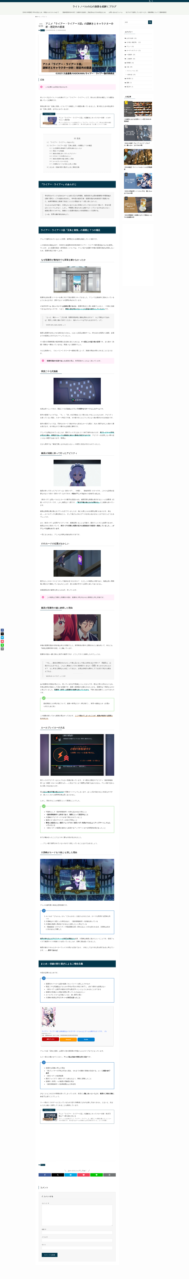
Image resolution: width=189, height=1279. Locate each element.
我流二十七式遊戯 (58, 151)
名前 (44, 1229)
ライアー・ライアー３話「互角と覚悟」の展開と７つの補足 (70, 145)
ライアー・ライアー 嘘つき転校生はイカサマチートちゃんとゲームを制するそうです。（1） (75, 1031)
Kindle (86, 1039)
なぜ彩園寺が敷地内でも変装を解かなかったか (67, 148)
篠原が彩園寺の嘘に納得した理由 (63, 159)
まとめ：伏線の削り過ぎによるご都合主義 (64, 167)
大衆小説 (131, 74)
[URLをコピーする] (109, 1175)
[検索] (152, 1)
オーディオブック (133, 50)
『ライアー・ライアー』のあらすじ (62, 142)
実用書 (130, 63)
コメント (45, 1203)
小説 (129, 67)
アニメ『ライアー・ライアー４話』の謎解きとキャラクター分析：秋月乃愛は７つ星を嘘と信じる (85, 1115)
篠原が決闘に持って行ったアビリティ (64, 153)
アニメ (42, 30)
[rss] (149, 1)
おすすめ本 (131, 38)
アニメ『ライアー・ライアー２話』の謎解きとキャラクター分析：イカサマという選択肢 (85, 119)
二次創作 (130, 59)
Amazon (68, 1039)
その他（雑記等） (133, 42)
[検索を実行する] (150, 22)
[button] (45, 1175)
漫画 (129, 82)
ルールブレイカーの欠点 (60, 161)
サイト (44, 1244)
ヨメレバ (49, 1033)
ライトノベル (132, 71)
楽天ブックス (50, 1039)
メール (45, 1237)
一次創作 (130, 54)
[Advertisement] (77, 1144)
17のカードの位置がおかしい (62, 156)
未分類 (129, 78)
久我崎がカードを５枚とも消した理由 (64, 164)
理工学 (129, 87)
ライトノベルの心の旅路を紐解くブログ (94, 6)
